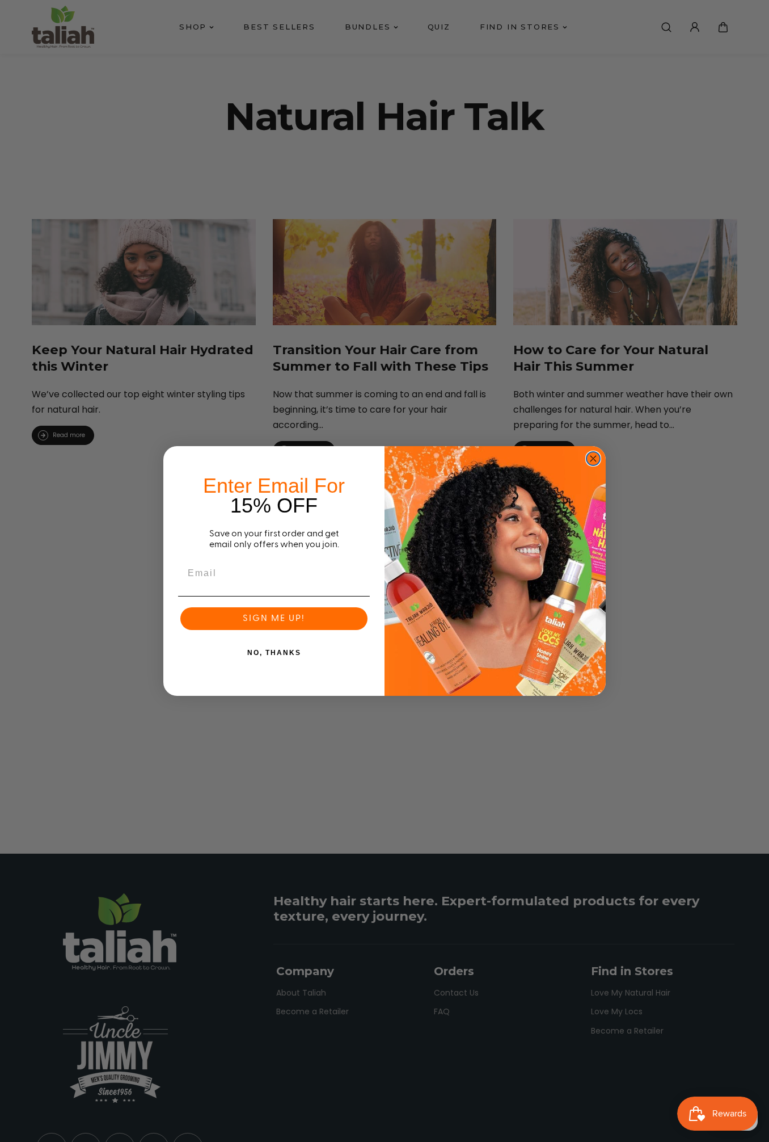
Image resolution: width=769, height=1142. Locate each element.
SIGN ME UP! (274, 618)
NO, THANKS (274, 653)
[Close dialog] (593, 458)
